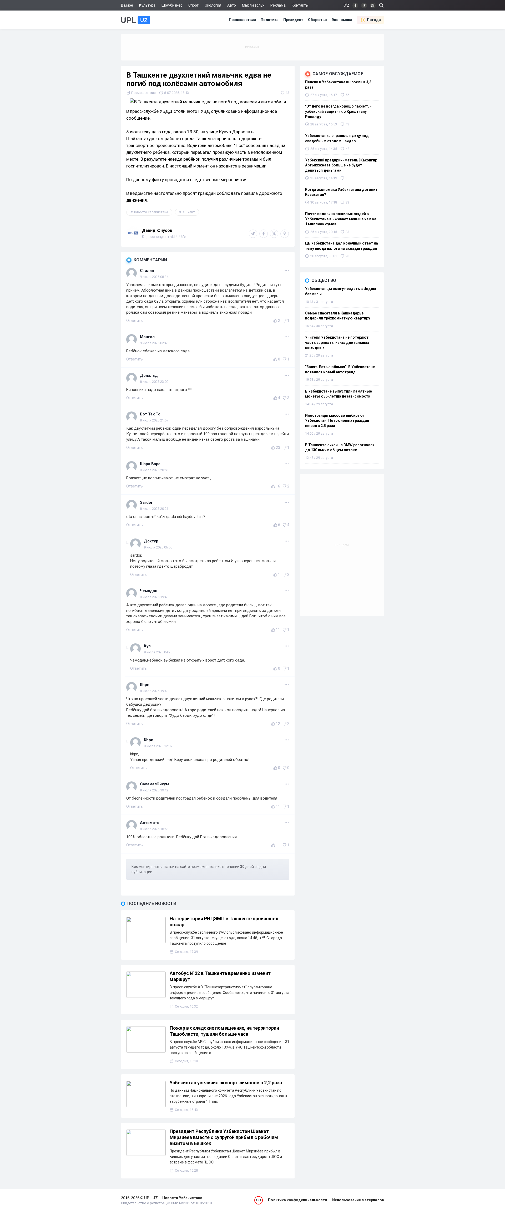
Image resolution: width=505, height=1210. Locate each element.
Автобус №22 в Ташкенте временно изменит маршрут (220, 976)
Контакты (300, 5)
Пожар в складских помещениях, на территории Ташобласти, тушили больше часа (224, 1031)
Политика (270, 20)
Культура (147, 5)
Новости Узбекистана (150, 212)
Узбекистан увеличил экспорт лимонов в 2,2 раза (226, 1082)
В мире (127, 5)
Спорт (193, 5)
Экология (213, 5)
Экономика (342, 20)
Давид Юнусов (157, 230)
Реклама (278, 5)
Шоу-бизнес (171, 5)
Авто (231, 5)
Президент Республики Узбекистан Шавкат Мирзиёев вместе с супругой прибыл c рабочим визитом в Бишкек (224, 1137)
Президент (293, 20)
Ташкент (188, 212)
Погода (374, 20)
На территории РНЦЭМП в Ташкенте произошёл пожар (224, 921)
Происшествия (242, 20)
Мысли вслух (253, 5)
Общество (317, 20)
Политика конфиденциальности (297, 1200)
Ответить (134, 320)
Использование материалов (358, 1200)
